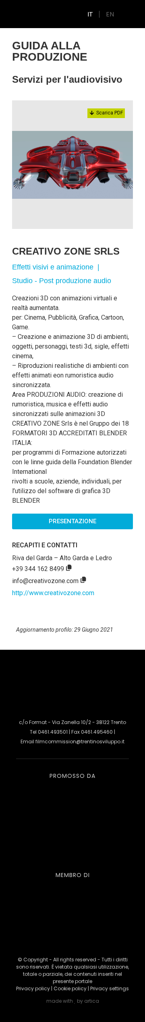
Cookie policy (70, 988)
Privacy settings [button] (109, 988)
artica (91, 1001)
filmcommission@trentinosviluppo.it (79, 741)
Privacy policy (33, 988)
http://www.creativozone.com (53, 593)
